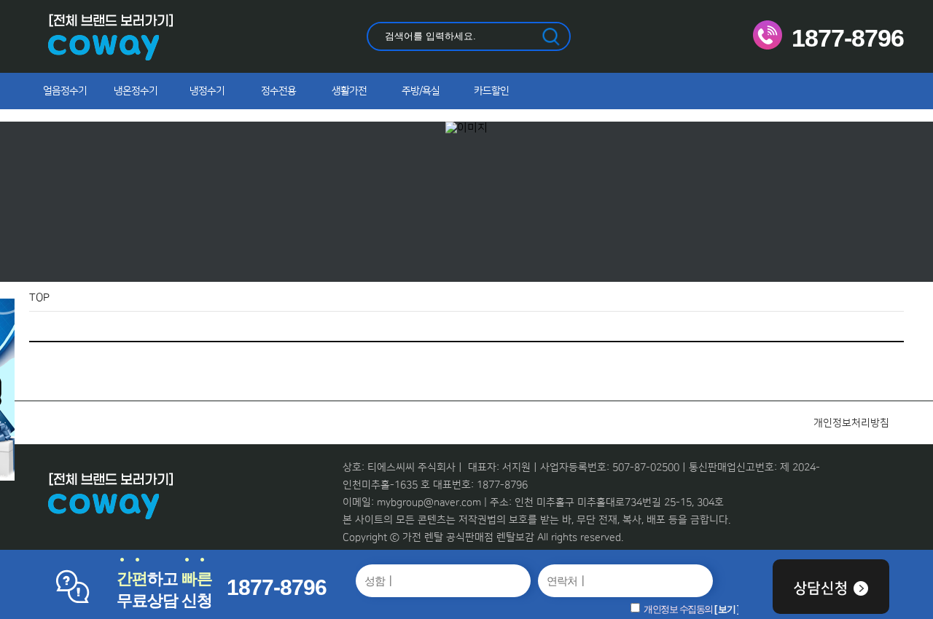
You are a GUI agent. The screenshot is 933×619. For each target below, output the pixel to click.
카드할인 (491, 91)
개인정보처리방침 (851, 423)
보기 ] (728, 609)
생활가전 (349, 91)
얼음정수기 (65, 91)
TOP (39, 297)
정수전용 (278, 91)
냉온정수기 (135, 91)
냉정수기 (207, 91)
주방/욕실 (421, 91)
